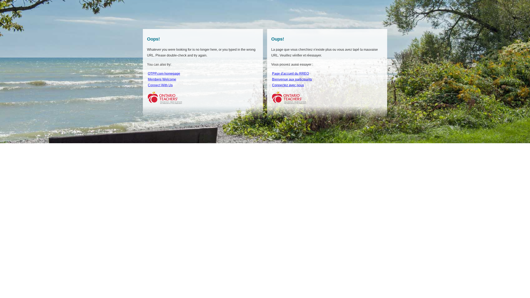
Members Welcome (162, 79)
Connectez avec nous (288, 85)
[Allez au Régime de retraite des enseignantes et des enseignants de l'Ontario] (289, 102)
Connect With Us (160, 85)
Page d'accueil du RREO (290, 73)
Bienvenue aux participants (292, 79)
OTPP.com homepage (164, 73)
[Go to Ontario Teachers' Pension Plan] (165, 102)
